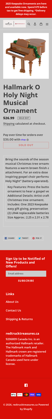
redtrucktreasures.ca (25, 404)
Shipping (9, 123)
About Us (12, 302)
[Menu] (47, 23)
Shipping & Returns (19, 319)
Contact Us (13, 310)
